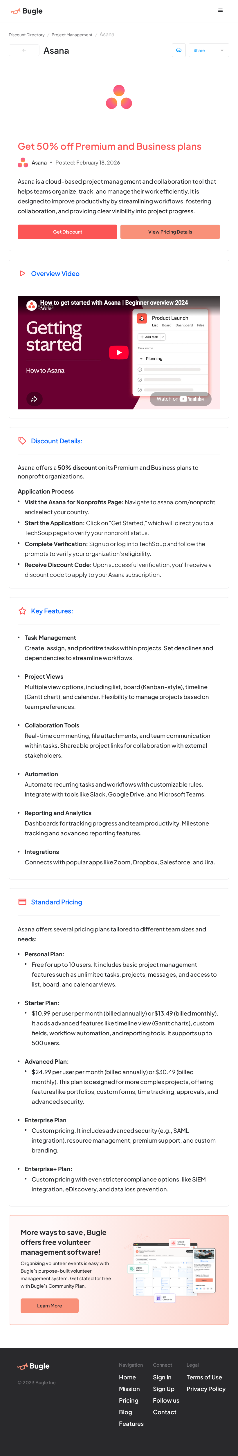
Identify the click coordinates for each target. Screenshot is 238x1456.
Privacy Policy (206, 1388)
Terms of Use (204, 1377)
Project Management (72, 34)
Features (131, 1423)
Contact (164, 1411)
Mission (129, 1388)
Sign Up (163, 1388)
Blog (125, 1411)
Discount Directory (27, 34)
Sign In (162, 1377)
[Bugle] (27, 11)
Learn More (49, 1306)
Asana (107, 34)
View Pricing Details (170, 232)
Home (127, 1377)
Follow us (166, 1400)
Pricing (128, 1400)
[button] (220, 11)
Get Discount (67, 232)
